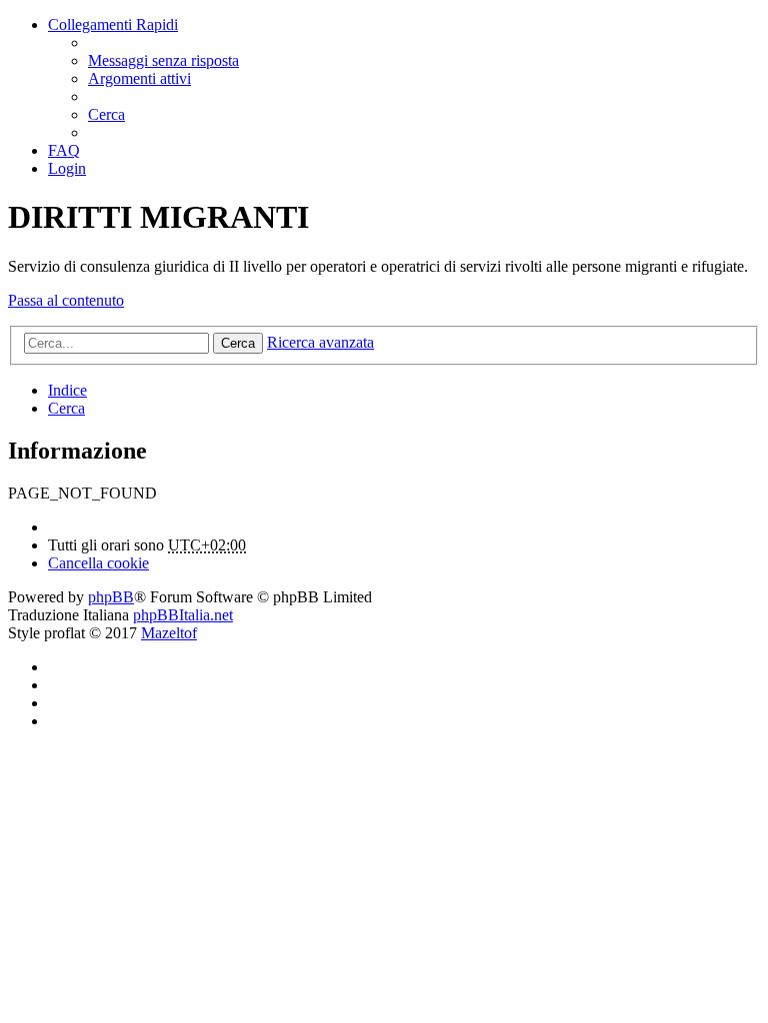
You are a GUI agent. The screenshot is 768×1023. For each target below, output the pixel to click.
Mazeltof (169, 632)
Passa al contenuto (66, 300)
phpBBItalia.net (183, 614)
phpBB (111, 596)
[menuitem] (163, 60)
